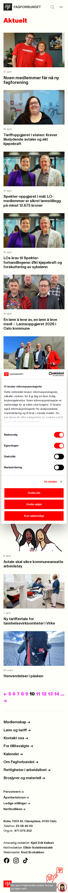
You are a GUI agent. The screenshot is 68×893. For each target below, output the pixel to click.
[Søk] (52, 7)
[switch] (59, 445)
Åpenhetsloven (16, 797)
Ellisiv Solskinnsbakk (38, 847)
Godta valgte (34, 504)
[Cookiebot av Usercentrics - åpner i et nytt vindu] (49, 374)
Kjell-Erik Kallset (42, 843)
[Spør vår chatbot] (62, 887)
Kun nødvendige (34, 515)
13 (50, 694)
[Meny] (61, 7)
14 (56, 694)
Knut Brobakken (32, 852)
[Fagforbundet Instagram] (16, 860)
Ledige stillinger (16, 803)
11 (38, 694)
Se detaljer (50, 481)
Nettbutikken (14, 809)
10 (32, 694)
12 (44, 694)
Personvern (13, 791)
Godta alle (34, 492)
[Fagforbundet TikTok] (25, 860)
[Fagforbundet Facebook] (6, 860)
